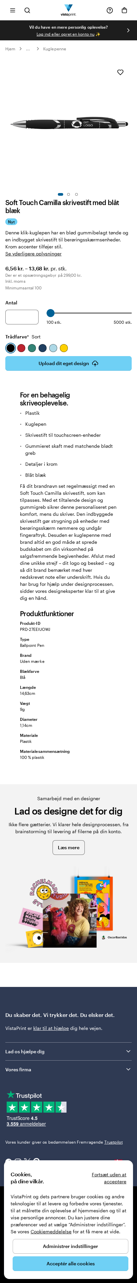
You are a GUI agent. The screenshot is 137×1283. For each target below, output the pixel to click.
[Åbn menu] (12, 10)
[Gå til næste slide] (128, 30)
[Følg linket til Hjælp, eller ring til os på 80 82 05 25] (109, 10)
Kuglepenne (54, 48)
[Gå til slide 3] (76, 194)
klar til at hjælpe (51, 1028)
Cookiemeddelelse (51, 1231)
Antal (11, 302)
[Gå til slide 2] (68, 194)
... (28, 48)
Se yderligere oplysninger (33, 253)
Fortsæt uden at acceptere (109, 1178)
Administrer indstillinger (70, 1246)
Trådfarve (23, 336)
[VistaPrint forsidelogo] (68, 10)
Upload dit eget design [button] (64, 363)
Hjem (10, 48)
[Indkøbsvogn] (124, 10)
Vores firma (18, 1069)
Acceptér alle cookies (71, 1263)
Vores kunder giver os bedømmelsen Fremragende (64, 1142)
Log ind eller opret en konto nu (65, 34)
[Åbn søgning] (27, 10)
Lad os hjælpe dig (25, 1051)
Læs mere (68, 847)
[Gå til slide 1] (61, 194)
